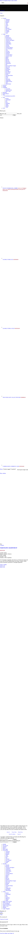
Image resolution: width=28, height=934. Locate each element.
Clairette (7, 45)
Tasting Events (8, 90)
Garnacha (7, 46)
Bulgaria (7, 22)
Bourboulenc (8, 37)
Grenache (7, 53)
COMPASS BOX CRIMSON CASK (11, 466)
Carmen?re (7, 41)
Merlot (6, 58)
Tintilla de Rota (8, 81)
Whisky (7, 105)
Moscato (7, 60)
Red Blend (7, 69)
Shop (4, 94)
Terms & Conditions (12, 834)
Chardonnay (8, 42)
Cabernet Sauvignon (9, 40)
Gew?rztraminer (8, 48)
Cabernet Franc (8, 39)
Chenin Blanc (8, 43)
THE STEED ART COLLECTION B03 (12, 397)
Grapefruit (7, 52)
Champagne (8, 99)
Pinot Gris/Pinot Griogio (10, 65)
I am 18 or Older (3, 933)
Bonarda (7, 36)
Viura (6, 82)
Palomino (5, 92)
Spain (6, 33)
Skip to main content (12, 0)
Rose (6, 102)
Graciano (7, 51)
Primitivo (7, 68)
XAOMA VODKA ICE (8, 259)
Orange (4, 86)
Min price (2, 113)
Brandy (7, 98)
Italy (6, 26)
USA (4, 108)
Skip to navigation (4, 0)
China (6, 24)
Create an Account (4, 919)
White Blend (8, 84)
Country (4, 18)
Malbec (7, 57)
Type (4, 97)
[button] (2, 565)
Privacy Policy (14, 832)
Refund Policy (20, 832)
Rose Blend (7, 71)
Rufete (6, 74)
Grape (4, 34)
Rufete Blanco (6, 93)
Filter (14, 115)
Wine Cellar (8, 91)
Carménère (7, 868)
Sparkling (7, 103)
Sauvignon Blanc (9, 75)
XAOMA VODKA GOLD (9, 328)
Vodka (6, 104)
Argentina (7, 19)
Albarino (7, 35)
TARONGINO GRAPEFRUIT (8, 548)
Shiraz (6, 76)
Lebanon (5, 85)
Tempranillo (8, 80)
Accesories (7, 88)
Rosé (6, 896)
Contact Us (19, 834)
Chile (6, 23)
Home (1, 469)
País (6, 64)
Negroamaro (8, 63)
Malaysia (7, 28)
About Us (8, 832)
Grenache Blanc (8, 54)
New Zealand (8, 29)
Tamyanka (7, 79)
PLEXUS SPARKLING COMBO (10, 188)
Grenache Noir (8, 56)
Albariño (7, 865)
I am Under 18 (10, 933)
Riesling (7, 70)
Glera (6, 50)
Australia (7, 20)
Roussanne (7, 73)
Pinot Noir (7, 67)
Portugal (7, 30)
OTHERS (5, 87)
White (6, 107)
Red (6, 101)
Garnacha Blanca (9, 47)
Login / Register (6, 908)
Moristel (7, 59)
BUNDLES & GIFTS (10, 96)
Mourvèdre (7, 62)
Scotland (7, 31)
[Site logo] (14, 4)
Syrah (6, 77)
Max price (19, 113)
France (6, 25)
